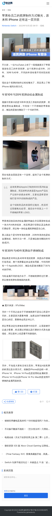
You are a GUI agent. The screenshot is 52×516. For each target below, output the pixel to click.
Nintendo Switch (9, 25)
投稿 (42, 25)
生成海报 (10, 401)
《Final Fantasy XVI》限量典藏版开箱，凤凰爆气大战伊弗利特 (27, 454)
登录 (5, 491)
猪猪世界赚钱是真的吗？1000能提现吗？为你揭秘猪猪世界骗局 (27, 420)
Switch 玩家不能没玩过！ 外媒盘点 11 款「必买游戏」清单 (27, 462)
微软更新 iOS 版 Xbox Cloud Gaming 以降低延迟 (27, 445)
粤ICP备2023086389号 (39, 510)
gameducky (30, 512)
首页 (3, 10)
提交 (26, 495)
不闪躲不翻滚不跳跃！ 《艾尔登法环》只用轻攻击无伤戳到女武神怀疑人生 (27, 429)
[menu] (48, 3)
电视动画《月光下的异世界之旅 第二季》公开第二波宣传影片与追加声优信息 (27, 437)
